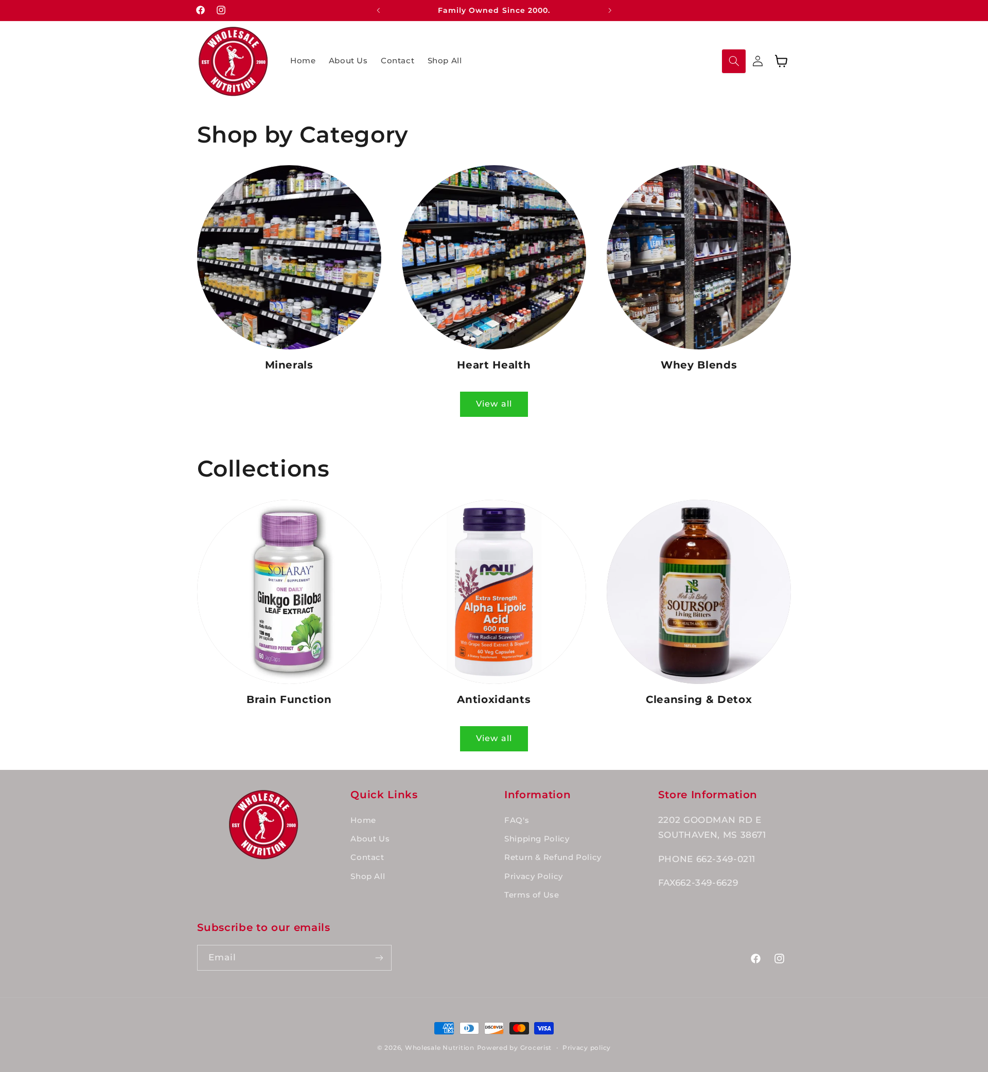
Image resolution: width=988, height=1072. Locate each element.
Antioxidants (494, 699)
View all (493, 404)
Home (363, 820)
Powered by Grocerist (514, 1047)
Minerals (289, 365)
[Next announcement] (609, 10)
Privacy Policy (533, 876)
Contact (367, 857)
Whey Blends (699, 365)
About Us (370, 838)
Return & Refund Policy (553, 857)
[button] (734, 61)
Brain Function (288, 699)
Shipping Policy (536, 838)
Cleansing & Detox (699, 699)
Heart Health (494, 365)
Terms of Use (531, 895)
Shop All (367, 876)
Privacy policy (586, 1047)
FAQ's (516, 820)
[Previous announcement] (378, 10)
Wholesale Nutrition (439, 1047)
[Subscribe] (379, 957)
